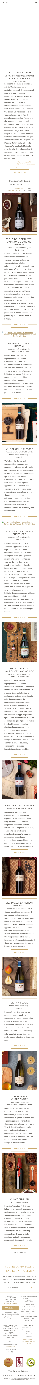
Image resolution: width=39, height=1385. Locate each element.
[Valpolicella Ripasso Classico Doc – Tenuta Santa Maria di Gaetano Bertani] (19, 404)
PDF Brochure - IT (15, 190)
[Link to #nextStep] (31, 1287)
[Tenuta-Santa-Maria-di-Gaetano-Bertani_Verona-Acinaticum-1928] (19, 1154)
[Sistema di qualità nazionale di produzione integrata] (31, 1358)
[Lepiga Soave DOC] (19, 958)
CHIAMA (6, 1304)
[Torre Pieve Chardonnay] (19, 1052)
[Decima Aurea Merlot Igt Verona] (19, 858)
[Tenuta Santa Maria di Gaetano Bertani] (19, 5)
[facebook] (8, 1351)
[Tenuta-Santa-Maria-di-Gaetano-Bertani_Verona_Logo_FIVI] (19, 1358)
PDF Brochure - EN (16, 188)
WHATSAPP (13, 1304)
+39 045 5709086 (10, 1346)
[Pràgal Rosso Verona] (19, 761)
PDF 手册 (28, 1343)
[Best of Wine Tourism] (8, 1358)
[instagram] (12, 1351)
